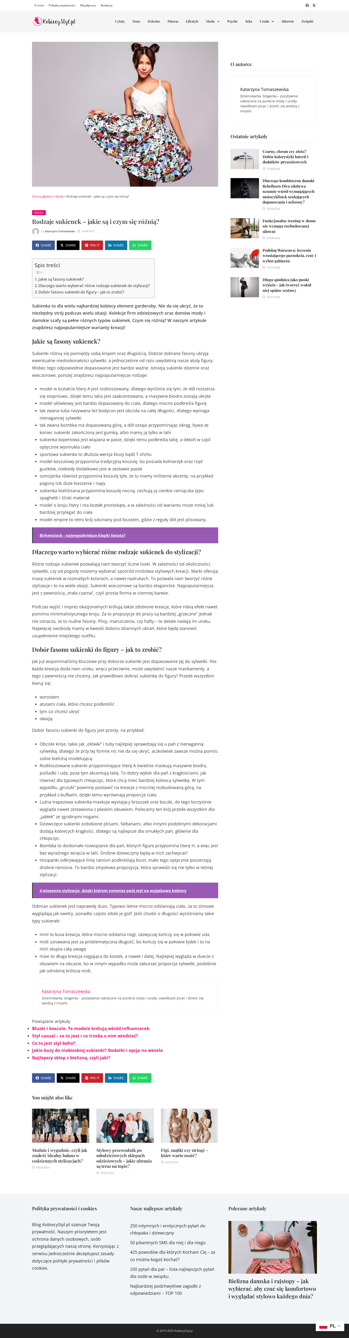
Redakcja (107, 5)
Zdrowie (288, 21)
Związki (307, 21)
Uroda (264, 21)
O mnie (39, 5)
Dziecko (154, 21)
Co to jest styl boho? (53, 1043)
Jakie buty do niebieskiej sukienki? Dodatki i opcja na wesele (97, 1050)
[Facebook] (307, 5)
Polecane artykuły (247, 1208)
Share (46, 245)
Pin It (94, 245)
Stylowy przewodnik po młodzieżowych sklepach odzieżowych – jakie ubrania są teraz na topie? (124, 1158)
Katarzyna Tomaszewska (60, 231)
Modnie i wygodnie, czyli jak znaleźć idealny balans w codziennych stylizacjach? (59, 1155)
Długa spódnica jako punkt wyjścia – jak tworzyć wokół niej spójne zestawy (287, 285)
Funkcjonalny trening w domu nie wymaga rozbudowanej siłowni (289, 226)
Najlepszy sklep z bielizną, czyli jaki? (71, 1057)
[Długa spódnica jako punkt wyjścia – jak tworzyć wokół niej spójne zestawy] (245, 281)
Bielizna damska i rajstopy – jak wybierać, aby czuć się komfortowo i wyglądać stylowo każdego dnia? (272, 1288)
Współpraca (88, 5)
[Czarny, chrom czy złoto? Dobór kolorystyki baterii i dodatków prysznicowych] (245, 152)
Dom (136, 21)
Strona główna (42, 196)
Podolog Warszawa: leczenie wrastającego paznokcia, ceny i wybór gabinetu (289, 255)
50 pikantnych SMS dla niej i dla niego (168, 1242)
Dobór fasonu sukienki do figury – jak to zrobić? (81, 292)
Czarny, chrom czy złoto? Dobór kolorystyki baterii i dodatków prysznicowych (285, 157)
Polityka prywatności (62, 5)
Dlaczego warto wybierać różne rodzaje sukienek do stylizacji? (94, 285)
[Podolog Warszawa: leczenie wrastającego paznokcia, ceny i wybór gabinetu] (245, 251)
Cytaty (120, 21)
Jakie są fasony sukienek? (61, 279)
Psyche (232, 21)
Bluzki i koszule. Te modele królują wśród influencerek (90, 1028)
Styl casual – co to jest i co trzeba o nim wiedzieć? (85, 1036)
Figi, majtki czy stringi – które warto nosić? (184, 1152)
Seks (248, 21)
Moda (210, 21)
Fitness (173, 21)
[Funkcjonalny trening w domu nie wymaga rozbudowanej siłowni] (245, 222)
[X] (314, 5)
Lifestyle (192, 21)
